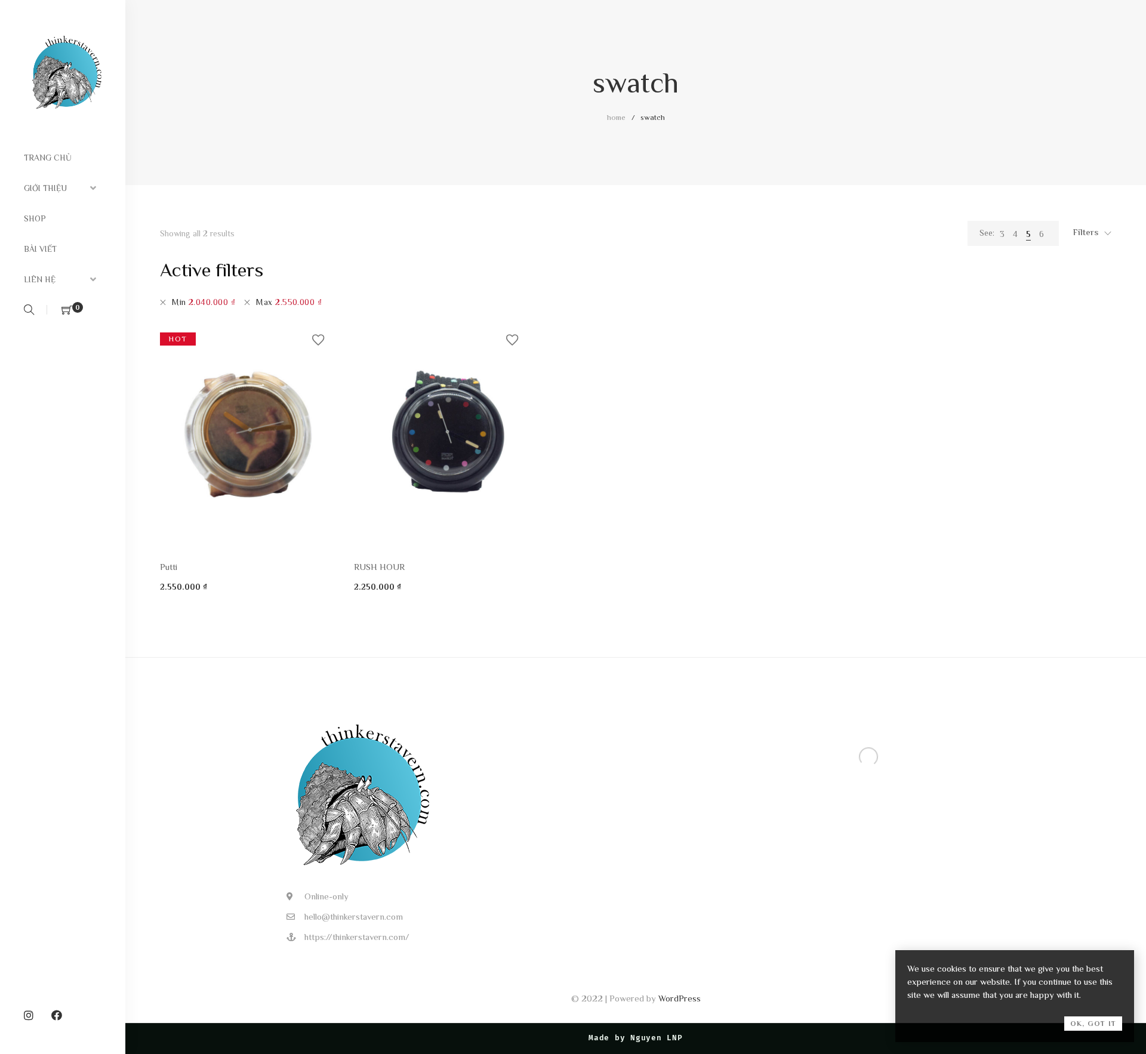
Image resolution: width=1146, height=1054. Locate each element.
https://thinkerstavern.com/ (356, 937)
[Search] (31, 311)
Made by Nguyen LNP (635, 1038)
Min (203, 302)
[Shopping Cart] (66, 311)
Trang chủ (48, 157)
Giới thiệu (45, 188)
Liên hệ (40, 279)
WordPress (679, 998)
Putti (168, 567)
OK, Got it (1093, 1023)
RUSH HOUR (379, 567)
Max (289, 302)
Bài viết (40, 249)
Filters (1085, 232)
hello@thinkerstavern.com (353, 916)
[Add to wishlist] (318, 339)
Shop (35, 218)
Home (616, 117)
